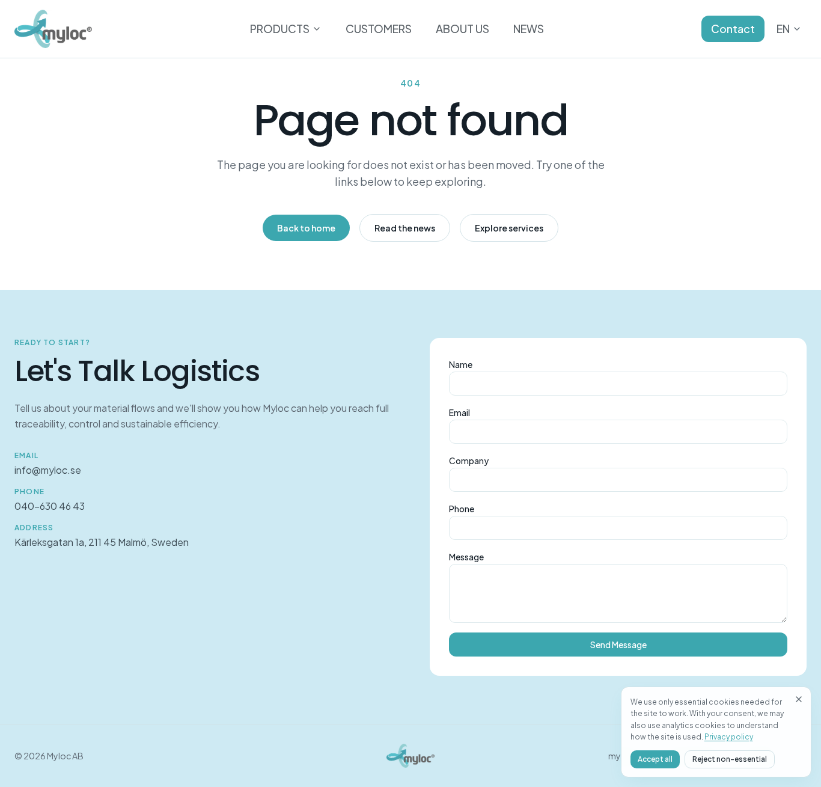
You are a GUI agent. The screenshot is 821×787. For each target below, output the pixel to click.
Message (466, 556)
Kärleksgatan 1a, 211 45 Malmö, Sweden (101, 542)
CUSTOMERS (379, 28)
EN (783, 28)
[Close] (799, 699)
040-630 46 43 (49, 506)
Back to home (306, 227)
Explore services (509, 227)
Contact (733, 28)
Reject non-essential (729, 759)
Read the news (404, 227)
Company (469, 460)
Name (460, 364)
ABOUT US (462, 28)
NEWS (528, 28)
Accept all (655, 759)
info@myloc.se (47, 470)
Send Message (618, 644)
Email (459, 412)
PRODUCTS (280, 28)
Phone (461, 508)
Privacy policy (728, 736)
